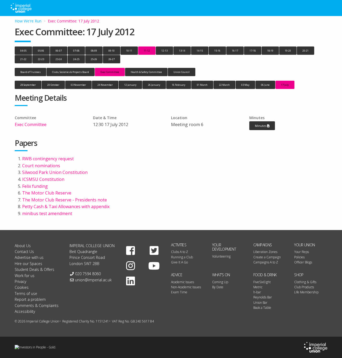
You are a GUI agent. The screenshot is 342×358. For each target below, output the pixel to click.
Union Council (181, 72)
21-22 (23, 59)
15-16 (217, 50)
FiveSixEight (262, 282)
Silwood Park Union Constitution (55, 172)
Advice (176, 274)
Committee (25, 117)
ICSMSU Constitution (43, 179)
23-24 (59, 59)
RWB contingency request (48, 159)
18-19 (270, 50)
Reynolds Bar (262, 297)
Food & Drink (265, 274)
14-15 (200, 50)
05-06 (41, 50)
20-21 (305, 50)
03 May (245, 85)
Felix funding (35, 186)
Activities (178, 244)
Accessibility (25, 311)
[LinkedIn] (130, 281)
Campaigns (262, 244)
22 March (224, 85)
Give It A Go (179, 262)
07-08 (76, 50)
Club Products (304, 287)
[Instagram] (130, 266)
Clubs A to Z (179, 252)
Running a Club (182, 257)
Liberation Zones (265, 252)
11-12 (147, 50)
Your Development (224, 247)
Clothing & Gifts (305, 282)
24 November (105, 85)
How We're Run (28, 21)
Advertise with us (29, 257)
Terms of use (26, 293)
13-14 (182, 50)
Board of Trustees (30, 72)
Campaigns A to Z (265, 262)
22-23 (41, 59)
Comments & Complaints (37, 305)
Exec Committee (109, 72)
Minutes (257, 117)
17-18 (253, 50)
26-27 (111, 59)
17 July (285, 85)
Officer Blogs (303, 262)
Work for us (24, 275)
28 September (28, 85)
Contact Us (24, 251)
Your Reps (301, 252)
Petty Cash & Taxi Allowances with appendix (66, 206)
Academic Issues (182, 282)
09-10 (111, 50)
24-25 (76, 59)
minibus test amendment (47, 213)
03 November (78, 85)
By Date (217, 287)
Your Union (304, 244)
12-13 (164, 50)
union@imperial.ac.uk (93, 279)
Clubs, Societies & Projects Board (70, 72)
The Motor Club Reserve (46, 193)
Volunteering (221, 256)
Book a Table (262, 307)
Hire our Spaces (28, 263)
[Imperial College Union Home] (315, 347)
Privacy (20, 281)
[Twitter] (153, 250)
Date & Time (104, 117)
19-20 (288, 50)
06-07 (59, 50)
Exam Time (179, 292)
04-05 (23, 50)
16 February (178, 85)
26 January (154, 85)
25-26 (94, 59)
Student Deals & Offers (34, 269)
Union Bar (260, 302)
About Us (23, 245)
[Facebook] (130, 250)
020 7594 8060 (88, 273)
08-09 (94, 50)
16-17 (235, 50)
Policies (299, 257)
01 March (202, 85)
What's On (221, 274)
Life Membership (306, 292)
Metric (257, 287)
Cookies (22, 287)
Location (179, 117)
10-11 (129, 50)
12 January (130, 85)
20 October (53, 85)
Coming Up (220, 282)
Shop (298, 274)
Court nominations (41, 166)
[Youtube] (153, 266)
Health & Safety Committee (146, 72)
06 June (265, 85)
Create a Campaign (267, 257)
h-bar (257, 292)
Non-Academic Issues (186, 287)
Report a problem (30, 299)
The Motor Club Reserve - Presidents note (64, 200)
